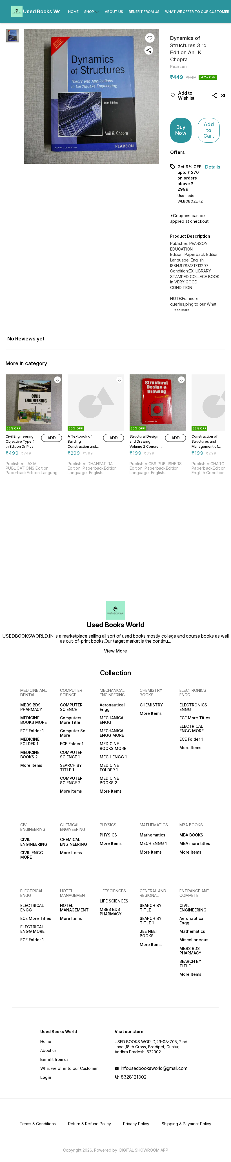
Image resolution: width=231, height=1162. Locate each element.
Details (212, 167)
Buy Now (180, 130)
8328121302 (133, 1076)
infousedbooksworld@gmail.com (154, 1068)
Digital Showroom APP (143, 1150)
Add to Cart (208, 130)
